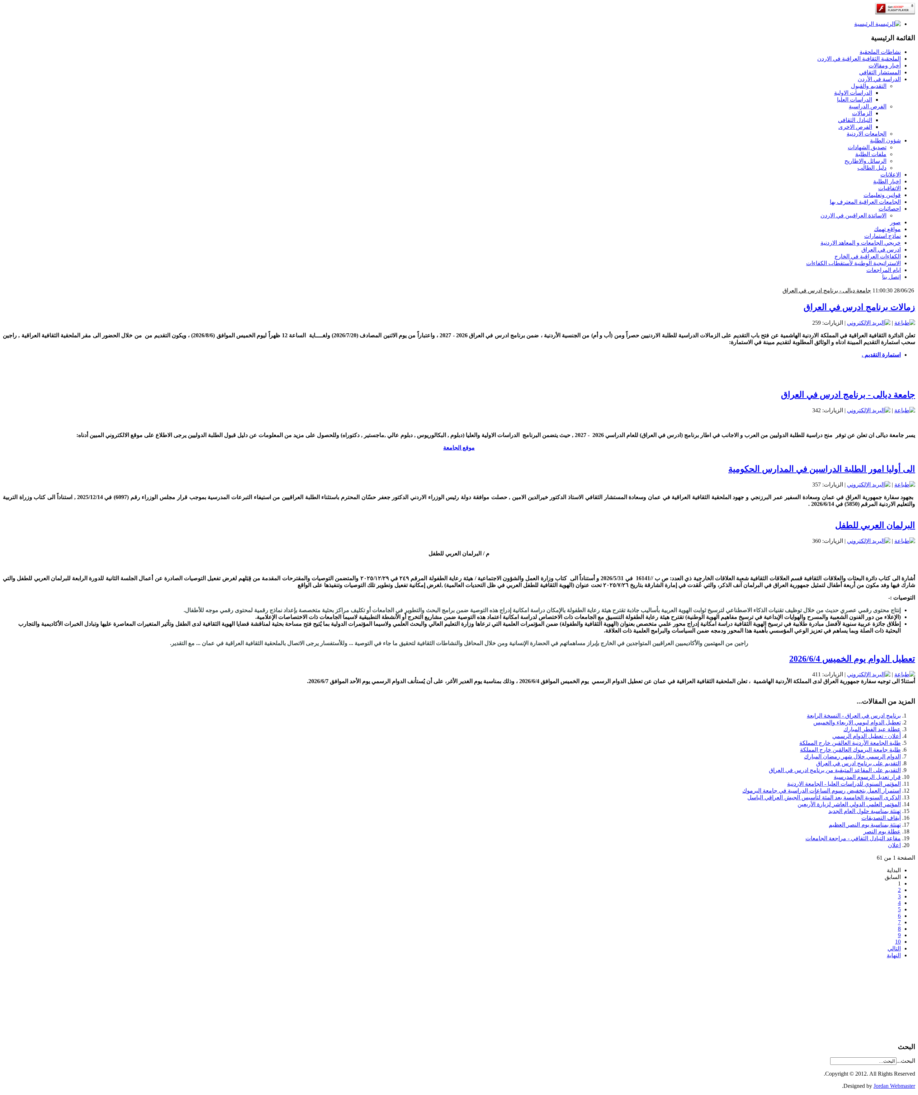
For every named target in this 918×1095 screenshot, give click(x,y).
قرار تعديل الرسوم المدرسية (867, 777)
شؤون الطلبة (885, 140)
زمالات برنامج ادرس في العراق (859, 307)
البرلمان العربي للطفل (875, 525)
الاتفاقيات (889, 188)
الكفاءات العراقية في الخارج (867, 256)
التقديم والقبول (868, 86)
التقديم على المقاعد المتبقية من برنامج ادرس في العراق (835, 770)
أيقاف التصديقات (881, 818)
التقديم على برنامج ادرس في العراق (858, 763)
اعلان (894, 845)
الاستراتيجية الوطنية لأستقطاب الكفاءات (853, 263)
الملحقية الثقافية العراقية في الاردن (859, 59)
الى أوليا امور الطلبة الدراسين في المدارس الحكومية (809, 290)
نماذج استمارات (882, 236)
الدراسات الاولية (853, 93)
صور (895, 222)
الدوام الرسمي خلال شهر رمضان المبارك (852, 756)
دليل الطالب (871, 168)
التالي (894, 948)
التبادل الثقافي (855, 120)
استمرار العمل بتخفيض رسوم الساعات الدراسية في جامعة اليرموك (821, 791)
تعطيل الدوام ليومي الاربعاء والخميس (857, 722)
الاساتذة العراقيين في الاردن (853, 215)
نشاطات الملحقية (880, 52)
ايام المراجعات (883, 270)
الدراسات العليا (854, 100)
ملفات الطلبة (870, 154)
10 (898, 942)
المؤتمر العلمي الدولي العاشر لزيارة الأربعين (849, 804)
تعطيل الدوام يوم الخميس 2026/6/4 (852, 658)
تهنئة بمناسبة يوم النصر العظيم (865, 825)
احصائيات (890, 209)
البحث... (905, 1061)
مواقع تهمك (887, 229)
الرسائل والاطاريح (865, 161)
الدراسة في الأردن (879, 79)
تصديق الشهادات (867, 147)
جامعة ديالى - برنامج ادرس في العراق (848, 394)
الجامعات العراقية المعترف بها (865, 202)
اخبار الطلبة (887, 181)
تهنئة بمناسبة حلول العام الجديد (864, 811)
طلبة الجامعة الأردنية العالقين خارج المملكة (850, 743)
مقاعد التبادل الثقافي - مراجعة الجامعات (853, 838)
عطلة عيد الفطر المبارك (872, 729)
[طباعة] (904, 323)
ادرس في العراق (881, 249)
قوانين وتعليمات (882, 195)
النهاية (894, 955)
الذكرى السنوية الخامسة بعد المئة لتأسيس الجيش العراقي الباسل (824, 797)
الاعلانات (890, 174)
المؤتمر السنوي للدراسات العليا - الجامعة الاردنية (844, 784)
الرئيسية (864, 24)
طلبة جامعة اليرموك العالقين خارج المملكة (850, 750)
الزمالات (862, 113)
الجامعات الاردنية (866, 134)
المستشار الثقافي (880, 72)
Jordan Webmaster (894, 1086)
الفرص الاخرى (855, 127)
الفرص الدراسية (867, 106)
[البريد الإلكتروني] (868, 323)
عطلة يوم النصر (882, 831)
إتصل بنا (891, 277)
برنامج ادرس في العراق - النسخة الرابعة (854, 716)
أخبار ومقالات (885, 65)
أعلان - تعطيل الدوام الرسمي (866, 736)
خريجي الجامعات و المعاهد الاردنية (860, 243)
